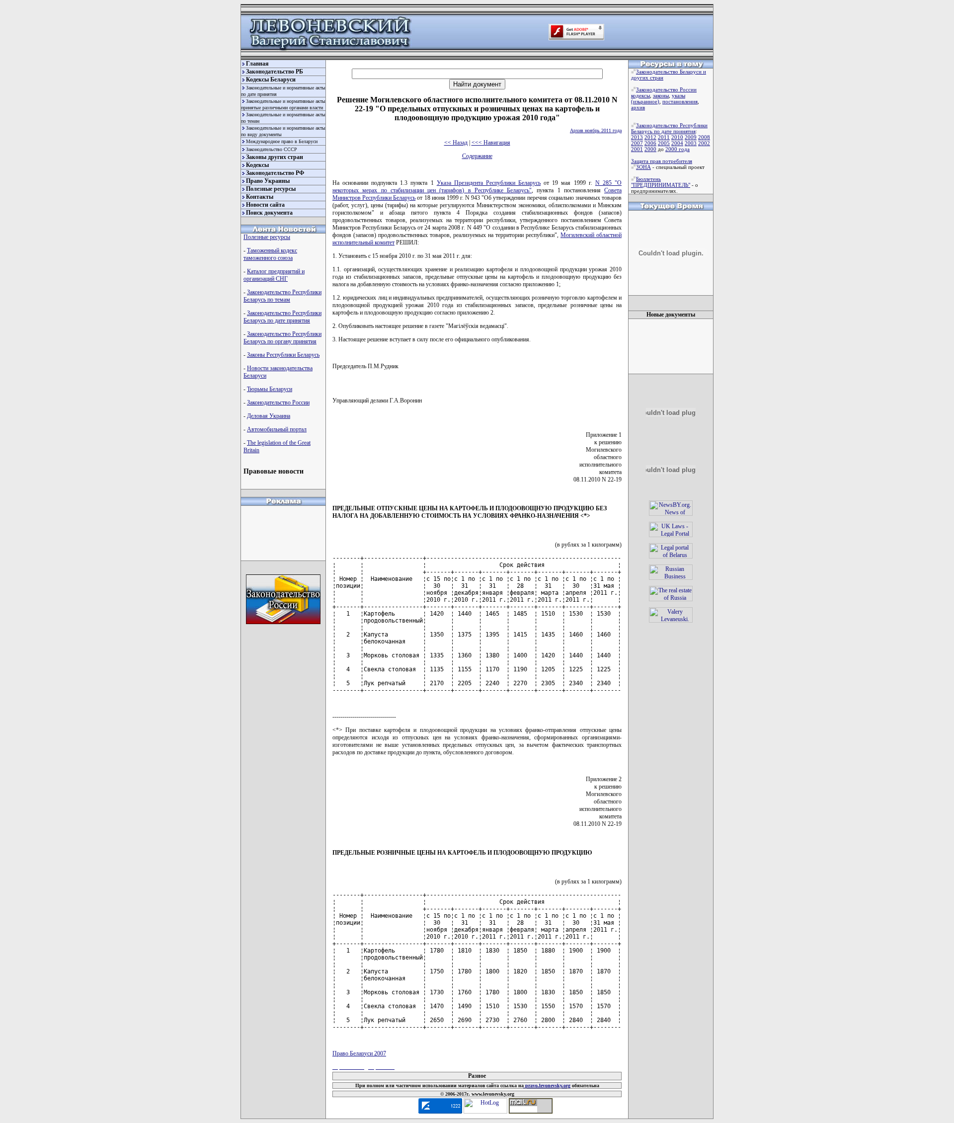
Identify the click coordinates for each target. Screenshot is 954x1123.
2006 (650, 143)
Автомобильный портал (277, 429)
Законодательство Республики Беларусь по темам (282, 296)
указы (678, 95)
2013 (637, 137)
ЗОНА (643, 167)
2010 (677, 137)
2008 (704, 137)
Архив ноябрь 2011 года (596, 130)
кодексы (640, 95)
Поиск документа (269, 212)
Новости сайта (265, 204)
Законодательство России (278, 402)
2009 (691, 137)
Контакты (259, 196)
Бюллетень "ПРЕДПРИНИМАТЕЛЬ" (660, 182)
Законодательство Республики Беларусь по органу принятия (282, 337)
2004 (677, 143)
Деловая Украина (268, 415)
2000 (650, 149)
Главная (257, 63)
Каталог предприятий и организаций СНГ (274, 275)
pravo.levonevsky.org (547, 1085)
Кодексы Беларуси (271, 79)
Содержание (477, 156)
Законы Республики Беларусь (283, 354)
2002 (704, 143)
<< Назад (456, 142)
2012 (650, 137)
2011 (664, 137)
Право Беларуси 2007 (359, 1053)
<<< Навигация (491, 142)
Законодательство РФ (275, 172)
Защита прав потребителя (661, 161)
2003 (691, 143)
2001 (637, 149)
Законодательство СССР (271, 149)
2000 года (677, 149)
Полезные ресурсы (271, 188)
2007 (637, 143)
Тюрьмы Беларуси (269, 389)
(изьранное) (645, 101)
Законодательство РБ (274, 71)
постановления (680, 101)
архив (638, 107)
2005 (664, 143)
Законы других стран (274, 157)
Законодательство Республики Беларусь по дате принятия (282, 317)
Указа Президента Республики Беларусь (489, 182)
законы (661, 95)
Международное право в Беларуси (282, 141)
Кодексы (257, 164)
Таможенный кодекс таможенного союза (270, 254)
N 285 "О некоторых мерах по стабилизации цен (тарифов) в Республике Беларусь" (477, 186)
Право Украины (268, 180)
